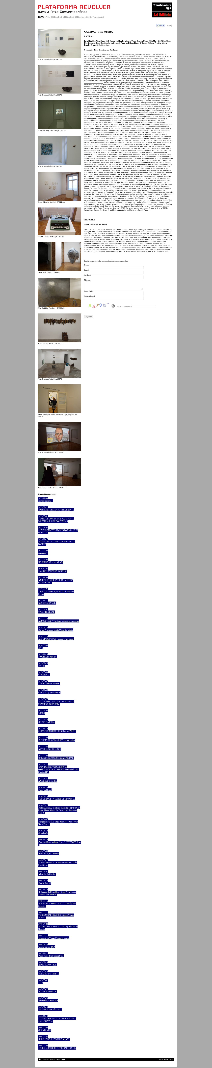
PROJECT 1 (58, 17)
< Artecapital (98, 17)
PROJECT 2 (70, 17)
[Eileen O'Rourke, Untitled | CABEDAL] (59, 200)
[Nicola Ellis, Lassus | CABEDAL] (59, 270)
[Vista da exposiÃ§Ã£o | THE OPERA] (59, 450)
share (169, 26)
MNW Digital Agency (166, 1059)
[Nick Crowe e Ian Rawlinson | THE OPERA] (59, 486)
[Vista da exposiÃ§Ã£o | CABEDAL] (59, 57)
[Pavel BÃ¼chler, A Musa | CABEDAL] (59, 235)
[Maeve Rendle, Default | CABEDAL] (59, 342)
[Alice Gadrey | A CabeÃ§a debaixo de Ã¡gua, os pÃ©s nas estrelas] (59, 412)
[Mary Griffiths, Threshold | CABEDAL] (59, 306)
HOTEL (80, 17)
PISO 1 (41, 17)
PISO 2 (49, 17)
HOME (88, 17)
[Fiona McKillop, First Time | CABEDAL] (59, 129)
